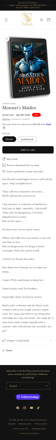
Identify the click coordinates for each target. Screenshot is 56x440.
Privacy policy (41, 424)
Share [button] (9, 350)
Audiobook (27, 139)
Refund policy (25, 424)
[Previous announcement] (5, 5)
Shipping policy (39, 428)
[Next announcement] (50, 5)
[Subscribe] (46, 385)
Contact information (29, 433)
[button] (6, 19)
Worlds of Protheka (26, 420)
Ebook (9, 139)
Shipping (6, 119)
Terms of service (21, 428)
